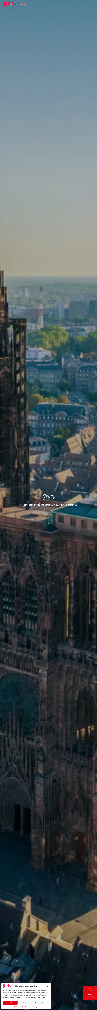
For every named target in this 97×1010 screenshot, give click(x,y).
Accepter (10, 1003)
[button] (48, 986)
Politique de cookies (19, 1007)
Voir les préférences (41, 1003)
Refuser (25, 1003)
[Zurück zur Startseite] (10, 4)
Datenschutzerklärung (31, 1007)
